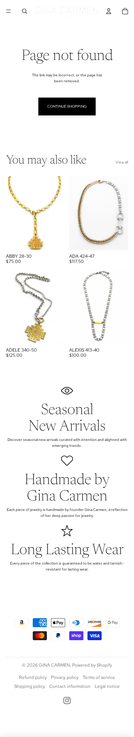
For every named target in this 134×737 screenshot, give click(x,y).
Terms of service (99, 677)
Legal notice (107, 686)
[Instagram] (67, 700)
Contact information (69, 686)
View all (122, 162)
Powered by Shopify (92, 665)
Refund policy (33, 677)
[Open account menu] (108, 11)
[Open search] (24, 11)
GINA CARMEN (54, 665)
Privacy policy (65, 677)
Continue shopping (67, 106)
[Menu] (8, 11)
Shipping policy (29, 686)
